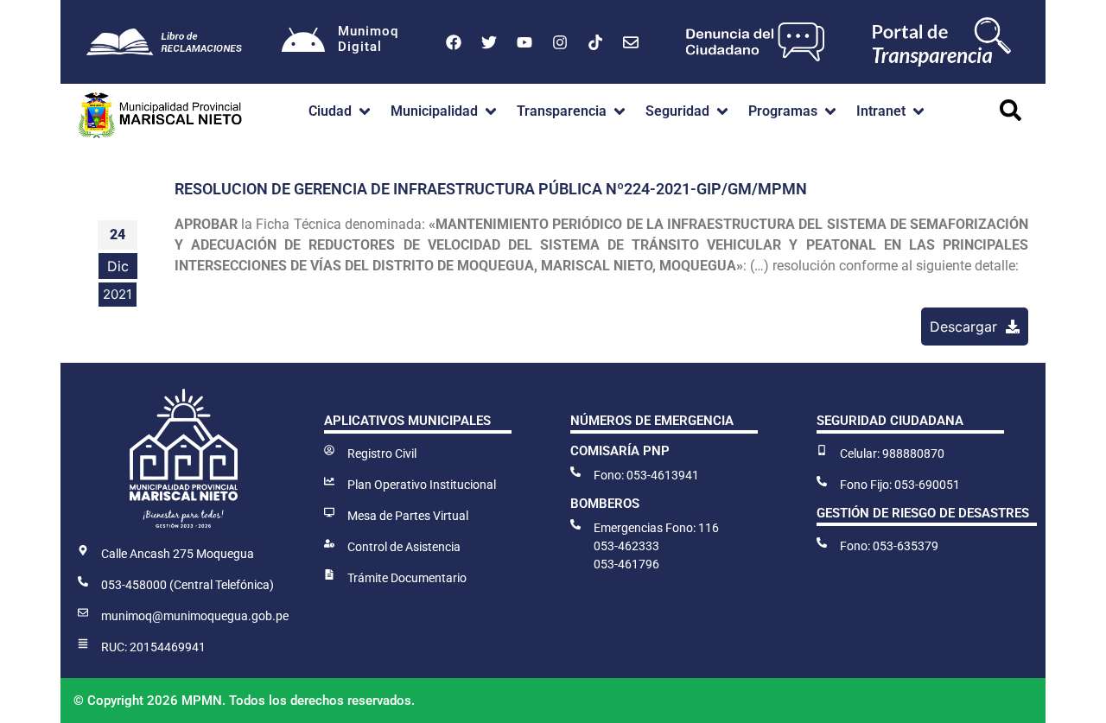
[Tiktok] (595, 42)
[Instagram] (559, 42)
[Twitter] (489, 42)
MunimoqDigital (368, 38)
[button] (341, 111)
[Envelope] (630, 42)
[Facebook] (453, 42)
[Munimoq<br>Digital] (303, 42)
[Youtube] (524, 42)
